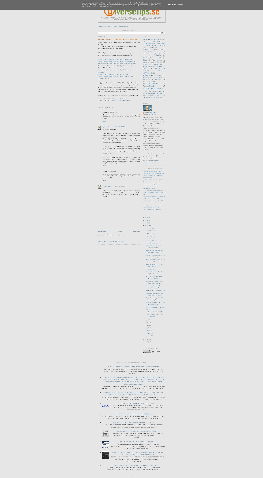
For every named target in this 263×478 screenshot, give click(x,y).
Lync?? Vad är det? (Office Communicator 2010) (153, 190)
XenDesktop (146, 97)
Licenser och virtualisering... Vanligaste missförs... (154, 247)
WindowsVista (147, 93)
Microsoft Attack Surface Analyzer (155, 290)
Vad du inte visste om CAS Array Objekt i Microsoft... (155, 273)
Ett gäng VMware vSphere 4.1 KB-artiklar (152, 209)
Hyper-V (107, 100)
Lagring (155, 54)
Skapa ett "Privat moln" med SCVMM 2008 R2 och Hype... (155, 277)
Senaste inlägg (102, 231)
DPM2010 (148, 45)
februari (149, 333)
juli (148, 320)
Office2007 (158, 58)
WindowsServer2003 (149, 82)
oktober (149, 233)
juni (148, 322)
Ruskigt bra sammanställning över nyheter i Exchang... (155, 256)
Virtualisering (149, 72)
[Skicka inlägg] (125, 98)
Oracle (152, 62)
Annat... (145, 39)
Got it (180, 5)
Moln (152, 56)
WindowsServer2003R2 (150, 84)
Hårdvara (161, 52)
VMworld (159, 75)
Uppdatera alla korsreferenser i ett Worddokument (133, 465)
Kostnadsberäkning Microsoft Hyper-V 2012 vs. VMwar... (154, 294)
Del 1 (144, 186)
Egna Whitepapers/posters (121, 26)
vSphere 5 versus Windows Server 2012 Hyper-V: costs (113, 74)
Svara (104, 121)
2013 (146, 223)
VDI (159, 70)
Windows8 (158, 80)
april (148, 328)
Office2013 (159, 60)
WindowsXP (158, 93)
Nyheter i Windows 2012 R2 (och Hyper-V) (138, 403)
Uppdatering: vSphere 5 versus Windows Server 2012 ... (154, 282)
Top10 (154, 68)
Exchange (162, 45)
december (149, 228)
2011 (146, 339)
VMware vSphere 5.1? (152, 269)
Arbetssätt (162, 39)
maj (148, 325)
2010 (146, 342)
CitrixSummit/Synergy (149, 43)
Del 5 (155, 186)
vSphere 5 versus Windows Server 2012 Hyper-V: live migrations (115, 59)
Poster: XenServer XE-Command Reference (152, 171)
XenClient (160, 95)
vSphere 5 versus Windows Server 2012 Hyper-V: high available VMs (117, 63)
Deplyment (161, 43)
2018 (146, 217)
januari (149, 336)
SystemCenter (147, 66)
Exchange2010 (147, 50)
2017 (146, 220)
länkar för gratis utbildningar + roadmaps (137, 442)
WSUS (144, 95)
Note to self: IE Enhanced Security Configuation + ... (155, 242)
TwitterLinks (146, 70)
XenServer (156, 97)
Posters (159, 62)
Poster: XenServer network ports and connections (154, 173)
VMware (113, 100)
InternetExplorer (147, 54)
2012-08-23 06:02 (120, 186)
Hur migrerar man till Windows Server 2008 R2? (154, 205)
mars (148, 330)
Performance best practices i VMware (151, 207)
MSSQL (159, 56)
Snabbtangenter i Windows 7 (149, 188)
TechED (145, 68)
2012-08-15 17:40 (120, 127)
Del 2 (147, 186)
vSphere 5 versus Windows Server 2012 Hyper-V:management (115, 66)
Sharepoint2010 (158, 64)
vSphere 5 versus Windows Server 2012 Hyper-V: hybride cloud (115, 76)
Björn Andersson (107, 127)
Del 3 (150, 186)
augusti (149, 239)
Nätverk (145, 58)
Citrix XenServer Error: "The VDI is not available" (155, 315)
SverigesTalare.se (154, 160)
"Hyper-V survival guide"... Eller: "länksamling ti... (155, 299)
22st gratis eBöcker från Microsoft (155, 307)
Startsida (119, 231)
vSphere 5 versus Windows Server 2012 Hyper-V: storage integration (116, 61)
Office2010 (146, 60)
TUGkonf (161, 68)
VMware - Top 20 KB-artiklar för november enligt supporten (133, 367)
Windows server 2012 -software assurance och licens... (154, 251)
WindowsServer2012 (124, 100)
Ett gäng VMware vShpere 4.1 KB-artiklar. (133, 414)
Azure (144, 41)
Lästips (145, 56)
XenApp (151, 95)
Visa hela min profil (149, 162)
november (149, 231)
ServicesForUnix (147, 64)
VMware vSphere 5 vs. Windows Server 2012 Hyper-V (118, 39)
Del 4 (152, 186)
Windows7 (146, 80)
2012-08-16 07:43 (113, 171)
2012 (146, 226)
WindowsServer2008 (149, 86)
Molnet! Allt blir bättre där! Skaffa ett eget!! (133, 422)
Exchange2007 (154, 48)
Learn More (171, 5)
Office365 (145, 62)
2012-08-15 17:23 (113, 112)
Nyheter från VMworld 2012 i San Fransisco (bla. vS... (155, 261)
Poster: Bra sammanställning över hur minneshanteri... (155, 303)
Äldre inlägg (136, 231)
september (150, 236)
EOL (155, 45)
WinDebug (146, 78)
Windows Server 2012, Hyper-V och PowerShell (154, 265)
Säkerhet (159, 66)
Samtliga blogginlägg (105, 26)
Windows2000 (157, 78)
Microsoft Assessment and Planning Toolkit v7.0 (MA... (155, 311)
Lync (161, 54)
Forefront (145, 52)
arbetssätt (154, 39)
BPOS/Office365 (157, 41)
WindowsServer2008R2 (153, 88)
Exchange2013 (159, 49)
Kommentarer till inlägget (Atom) (116, 235)
